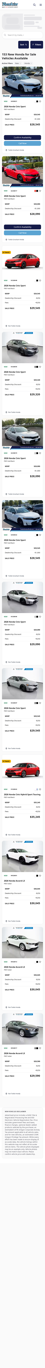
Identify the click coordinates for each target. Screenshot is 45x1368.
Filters (38, 44)
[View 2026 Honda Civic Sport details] (22, 82)
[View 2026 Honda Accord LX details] (22, 856)
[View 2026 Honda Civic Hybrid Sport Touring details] (22, 770)
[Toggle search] (34, 4)
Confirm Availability (22, 137)
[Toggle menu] (40, 4)
